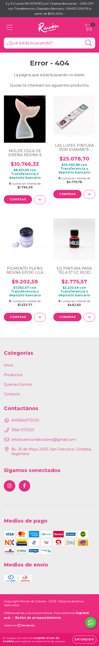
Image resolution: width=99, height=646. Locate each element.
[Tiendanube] (20, 626)
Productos (13, 375)
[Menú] (9, 27)
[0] (88, 28)
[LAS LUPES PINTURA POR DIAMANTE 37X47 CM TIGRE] (89, 194)
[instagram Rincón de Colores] (9, 486)
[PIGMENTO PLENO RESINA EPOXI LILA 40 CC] (40, 317)
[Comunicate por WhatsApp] (90, 622)
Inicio (8, 365)
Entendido (84, 639)
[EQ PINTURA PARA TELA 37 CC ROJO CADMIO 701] (89, 317)
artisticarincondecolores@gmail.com (43, 439)
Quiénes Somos (18, 384)
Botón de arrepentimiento (38, 618)
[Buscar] (89, 43)
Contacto (12, 394)
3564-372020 (22, 430)
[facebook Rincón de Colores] (24, 486)
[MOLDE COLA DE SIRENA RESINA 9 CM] (40, 199)
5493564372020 (25, 420)
